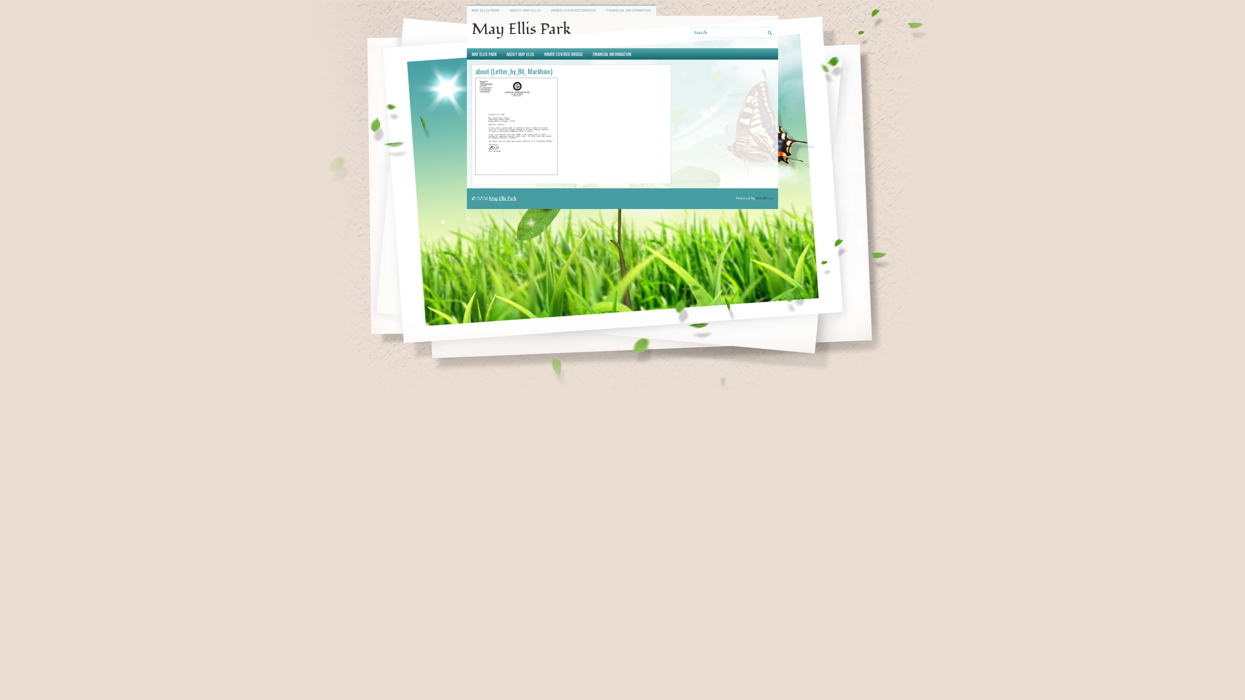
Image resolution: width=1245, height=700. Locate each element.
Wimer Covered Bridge (573, 10)
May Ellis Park (485, 10)
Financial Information (628, 10)
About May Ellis (525, 10)
